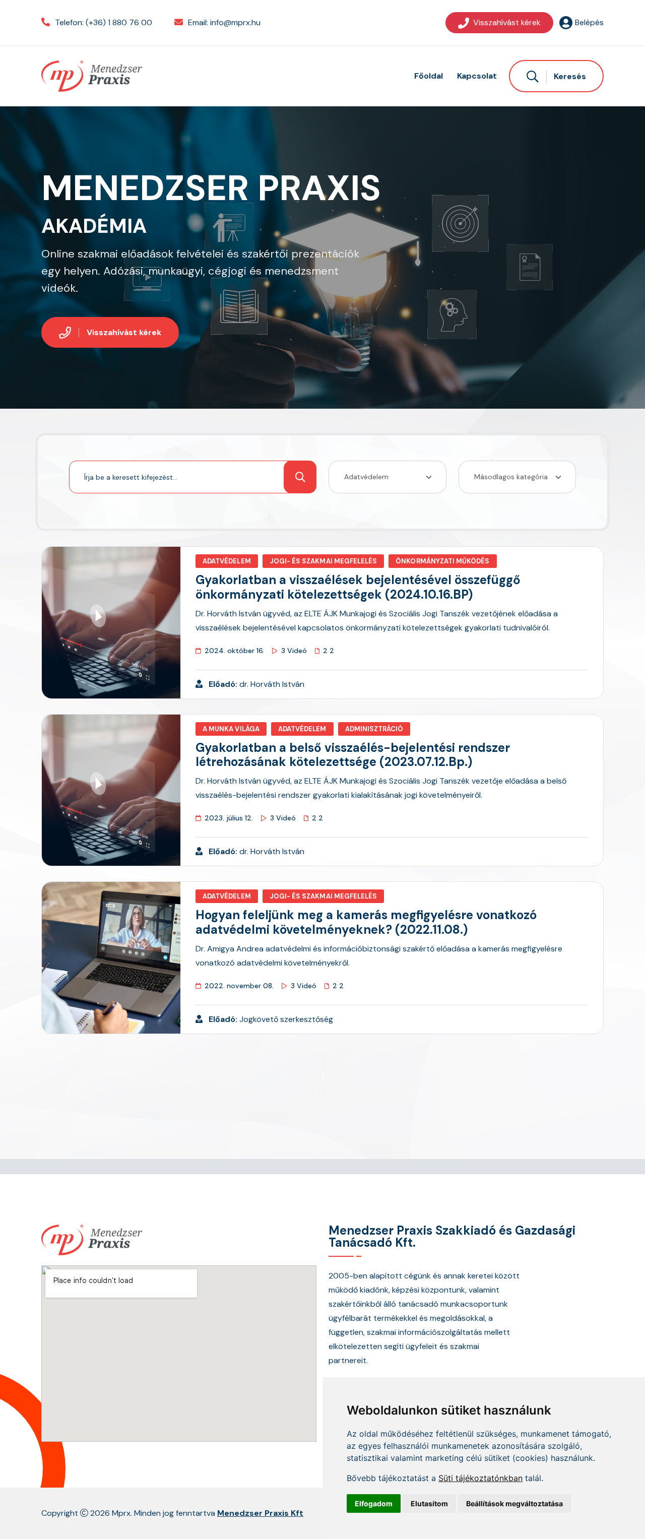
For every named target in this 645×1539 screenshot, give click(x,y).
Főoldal (428, 76)
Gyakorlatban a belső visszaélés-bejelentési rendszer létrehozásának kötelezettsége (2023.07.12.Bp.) (353, 755)
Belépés (589, 22)
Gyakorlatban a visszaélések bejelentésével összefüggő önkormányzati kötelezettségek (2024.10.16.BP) (358, 587)
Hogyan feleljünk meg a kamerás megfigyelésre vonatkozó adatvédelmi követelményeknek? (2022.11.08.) (366, 922)
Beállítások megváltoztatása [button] (514, 1503)
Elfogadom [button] (374, 1503)
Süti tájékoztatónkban (480, 1478)
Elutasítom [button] (429, 1503)
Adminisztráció (374, 729)
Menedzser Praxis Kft (260, 1513)
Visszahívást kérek (507, 22)
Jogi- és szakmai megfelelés (323, 561)
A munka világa (231, 729)
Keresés (569, 76)
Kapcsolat (477, 76)
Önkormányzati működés (442, 561)
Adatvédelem (227, 561)
